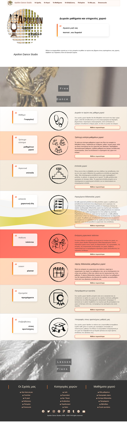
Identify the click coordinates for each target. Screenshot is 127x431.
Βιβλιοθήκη (104, 404)
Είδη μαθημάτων (104, 392)
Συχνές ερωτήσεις (104, 407)
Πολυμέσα (81, 2)
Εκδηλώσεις (27, 401)
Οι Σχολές (38, 2)
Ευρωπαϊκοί (66, 395)
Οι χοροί (27, 398)
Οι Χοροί (47, 2)
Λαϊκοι (66, 407)
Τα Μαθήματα (57, 2)
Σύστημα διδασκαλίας (104, 398)
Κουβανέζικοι (66, 401)
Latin (65, 392)
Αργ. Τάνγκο (66, 398)
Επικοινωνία (102, 2)
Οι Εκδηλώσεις (70, 2)
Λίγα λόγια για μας (27, 392)
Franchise (27, 395)
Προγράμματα (104, 401)
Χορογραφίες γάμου (104, 395)
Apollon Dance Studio (23, 3)
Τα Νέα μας (91, 2)
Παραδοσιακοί (66, 404)
